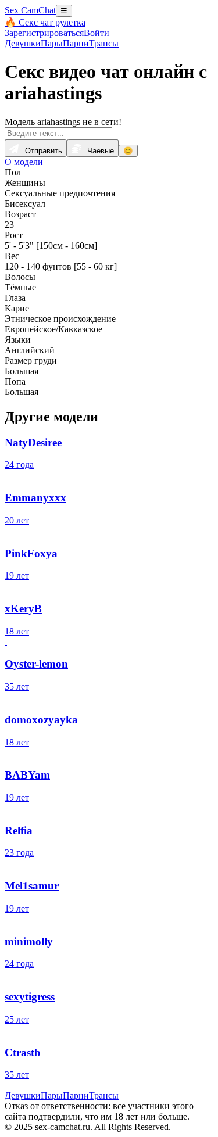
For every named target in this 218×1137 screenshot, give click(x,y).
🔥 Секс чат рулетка (45, 22)
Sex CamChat (30, 10)
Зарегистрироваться (44, 33)
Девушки (23, 43)
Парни (76, 43)
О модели (24, 162)
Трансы (104, 43)
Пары (52, 43)
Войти (96, 33)
